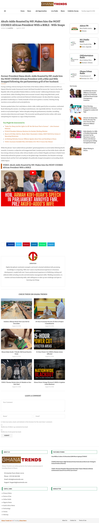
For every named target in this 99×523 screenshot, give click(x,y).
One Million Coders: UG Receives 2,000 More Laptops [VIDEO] (69, 456)
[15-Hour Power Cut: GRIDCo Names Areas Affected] (49, 339)
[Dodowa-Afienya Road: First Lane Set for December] (16, 308)
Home (22, 11)
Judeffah (10, 28)
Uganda (88, 47)
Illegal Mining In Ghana (88, 149)
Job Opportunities (41, 11)
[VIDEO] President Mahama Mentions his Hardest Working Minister (26, 131)
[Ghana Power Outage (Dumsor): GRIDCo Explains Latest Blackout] (49, 369)
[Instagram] (7, 4)
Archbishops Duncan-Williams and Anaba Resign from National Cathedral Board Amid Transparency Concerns (90, 95)
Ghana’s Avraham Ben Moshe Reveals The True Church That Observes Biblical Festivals (90, 121)
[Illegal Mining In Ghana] (75, 151)
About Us (64, 520)
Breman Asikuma (85, 78)
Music (63, 11)
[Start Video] (33, 188)
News (29, 11)
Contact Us (73, 520)
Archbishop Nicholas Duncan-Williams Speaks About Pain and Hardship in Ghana (30, 139)
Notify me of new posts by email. (11, 432)
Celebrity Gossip (73, 11)
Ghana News (22, 520)
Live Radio (54, 11)
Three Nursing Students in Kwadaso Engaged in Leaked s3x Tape (90, 109)
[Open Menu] (5, 11)
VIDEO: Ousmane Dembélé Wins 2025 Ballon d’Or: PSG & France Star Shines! (29, 142)
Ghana (84, 31)
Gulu (83, 47)
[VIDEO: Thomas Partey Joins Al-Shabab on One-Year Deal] (16, 369)
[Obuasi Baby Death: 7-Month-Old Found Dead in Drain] (16, 339)
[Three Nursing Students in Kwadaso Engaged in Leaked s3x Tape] (75, 109)
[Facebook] (4, 4)
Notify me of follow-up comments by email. (14, 427)
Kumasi (84, 62)
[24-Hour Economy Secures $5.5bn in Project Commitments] (49, 308)
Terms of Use (82, 520)
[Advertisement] (36, 36)
